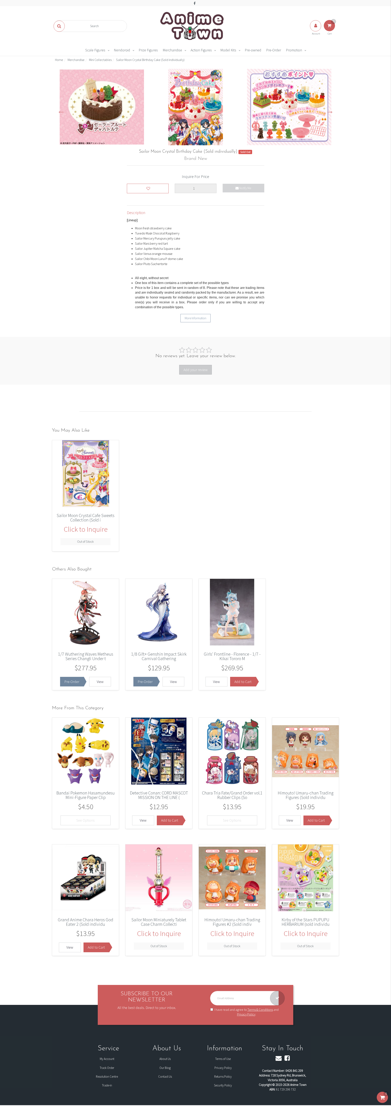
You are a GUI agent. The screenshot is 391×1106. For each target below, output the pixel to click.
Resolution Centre (107, 1076)
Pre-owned (253, 50)
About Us (165, 1059)
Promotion (294, 50)
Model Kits (228, 50)
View (100, 681)
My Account (107, 1059)
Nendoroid (122, 50)
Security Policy (223, 1085)
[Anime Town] (192, 26)
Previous (61, 110)
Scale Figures (95, 50)
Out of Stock (85, 541)
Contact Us (165, 1076)
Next (330, 110)
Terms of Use (223, 1059)
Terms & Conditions (260, 1010)
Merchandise (172, 50)
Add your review (195, 369)
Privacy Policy (246, 1014)
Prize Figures (148, 50)
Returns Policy (223, 1076)
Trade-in (107, 1085)
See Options (85, 820)
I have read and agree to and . (246, 1012)
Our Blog (165, 1068)
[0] (382, 1101)
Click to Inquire (86, 529)
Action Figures (201, 50)
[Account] (316, 30)
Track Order (107, 1068)
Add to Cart (243, 681)
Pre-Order (273, 50)
